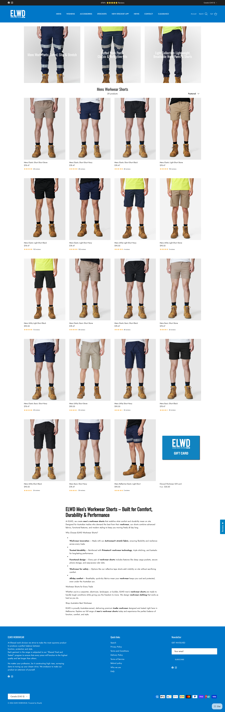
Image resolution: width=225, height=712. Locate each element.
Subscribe (179, 696)
